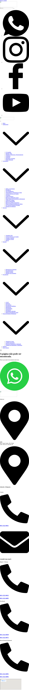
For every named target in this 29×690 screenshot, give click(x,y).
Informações (8, 307)
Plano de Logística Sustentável (12, 202)
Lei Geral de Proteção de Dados (13, 205)
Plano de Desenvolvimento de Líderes (14, 204)
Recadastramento (9, 270)
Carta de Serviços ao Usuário (12, 193)
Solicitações (8, 310)
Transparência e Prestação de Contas (14, 192)
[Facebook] (16, 88)
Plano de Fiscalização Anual (12, 312)
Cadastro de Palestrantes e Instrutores (14, 345)
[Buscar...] (13, 8)
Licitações (8, 157)
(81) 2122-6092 (4, 676)
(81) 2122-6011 (4, 525)
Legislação (8, 156)
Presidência (8, 190)
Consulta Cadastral (10, 238)
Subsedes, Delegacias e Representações (14, 154)
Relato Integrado (9, 159)
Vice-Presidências (10, 191)
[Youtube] (16, 115)
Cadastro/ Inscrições (10, 342)
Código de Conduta (10, 200)
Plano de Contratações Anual (12, 197)
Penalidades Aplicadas (11, 311)
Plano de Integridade (10, 201)
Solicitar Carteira (9, 272)
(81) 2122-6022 (4, 595)
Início (4, 123)
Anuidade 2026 (9, 235)
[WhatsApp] (16, 35)
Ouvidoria (8, 195)
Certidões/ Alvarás (10, 239)
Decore (7, 240)
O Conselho (8, 152)
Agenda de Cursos (10, 341)
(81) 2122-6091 (4, 674)
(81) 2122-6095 (4, 598)
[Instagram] (16, 62)
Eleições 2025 (9, 153)
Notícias (4, 346)
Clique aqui (2, 489)
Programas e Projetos (10, 158)
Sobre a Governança (10, 188)
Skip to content (3, 0)
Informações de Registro (11, 269)
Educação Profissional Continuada (13, 344)
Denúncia (8, 303)
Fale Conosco (6, 347)
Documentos (8, 304)
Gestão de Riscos (9, 196)
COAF (7, 302)
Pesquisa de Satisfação (11, 206)
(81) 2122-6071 (4, 637)
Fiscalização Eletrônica (11, 306)
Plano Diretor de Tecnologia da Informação (15, 199)
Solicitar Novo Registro (11, 273)
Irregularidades (9, 308)
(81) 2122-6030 (4, 634)
